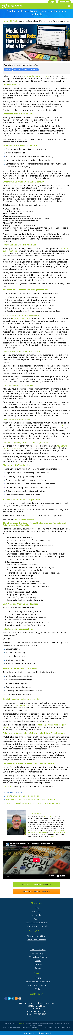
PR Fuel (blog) (38, 953)
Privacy (38, 960)
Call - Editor (28, 1033)
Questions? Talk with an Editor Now (36, 885)
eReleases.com (47, 816)
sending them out (23, 705)
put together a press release (36, 76)
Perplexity (17, 69)
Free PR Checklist (38, 949)
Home (5, 21)
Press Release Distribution (38, 981)
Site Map (38, 964)
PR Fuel (13, 21)
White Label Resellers (36, 939)
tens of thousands (20, 318)
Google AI (34, 69)
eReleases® (21, 1023)
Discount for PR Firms (36, 936)
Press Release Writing (38, 985)
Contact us (7, 786)
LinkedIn (52, 836)
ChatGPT (8, 69)
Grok (25, 69)
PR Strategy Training (38, 957)
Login (52, 2)
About (36, 919)
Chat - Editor (45, 1033)
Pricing (38, 978)
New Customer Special (37, 926)
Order (38, 989)
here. (36, 1029)
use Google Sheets (58, 425)
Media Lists (36, 911)
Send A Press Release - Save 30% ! (36, 891)
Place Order (64, 2)
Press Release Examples (36, 922)
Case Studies (36, 915)
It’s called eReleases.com (25, 519)
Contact (38, 968)
